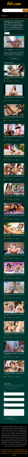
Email (5, 397)
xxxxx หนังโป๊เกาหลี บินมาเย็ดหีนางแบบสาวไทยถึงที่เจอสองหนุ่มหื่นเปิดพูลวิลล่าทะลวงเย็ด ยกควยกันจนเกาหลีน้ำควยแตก (14, 235)
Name (5, 391)
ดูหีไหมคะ (11, 49)
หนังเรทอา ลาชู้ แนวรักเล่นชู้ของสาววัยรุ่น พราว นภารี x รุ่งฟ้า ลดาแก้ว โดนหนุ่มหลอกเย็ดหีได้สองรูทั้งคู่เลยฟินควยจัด (14, 195)
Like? (8, 33)
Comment (6, 408)
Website (5, 402)
